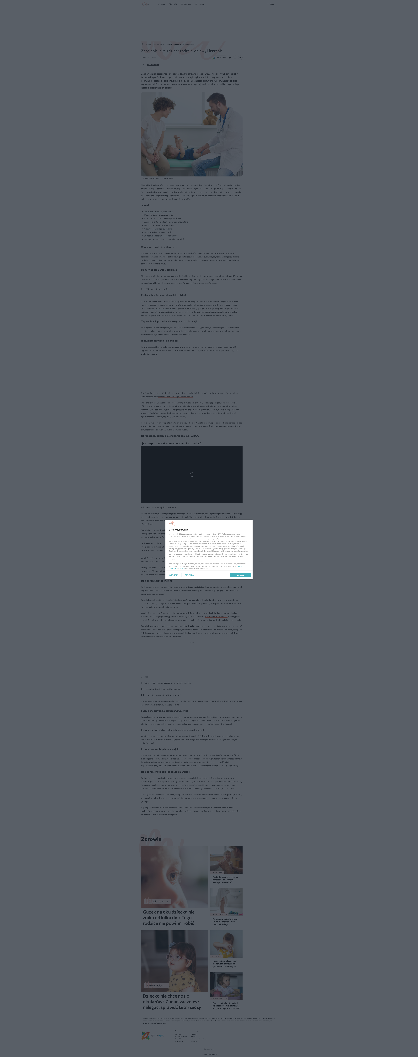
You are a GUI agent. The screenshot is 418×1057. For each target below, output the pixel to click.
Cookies (182, 568)
